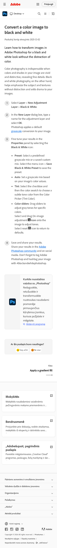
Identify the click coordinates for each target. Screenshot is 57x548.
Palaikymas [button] (10, 500)
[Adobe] (15, 4)
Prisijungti (48, 4)
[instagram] (11, 529)
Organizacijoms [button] (12, 493)
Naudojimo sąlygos (12, 539)
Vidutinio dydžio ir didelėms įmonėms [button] (22, 486)
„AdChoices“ (43, 543)
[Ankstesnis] (16, 373)
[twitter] (17, 529)
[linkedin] (22, 529)
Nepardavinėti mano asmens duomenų (19, 543)
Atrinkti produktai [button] (13, 513)
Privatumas (39, 534)
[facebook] (6, 529)
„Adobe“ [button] (8, 507)
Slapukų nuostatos (28, 539)
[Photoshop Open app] (53, 13)
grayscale (16, 131)
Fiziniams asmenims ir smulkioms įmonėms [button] (24, 479)
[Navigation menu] (4, 4)
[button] (37, 4)
